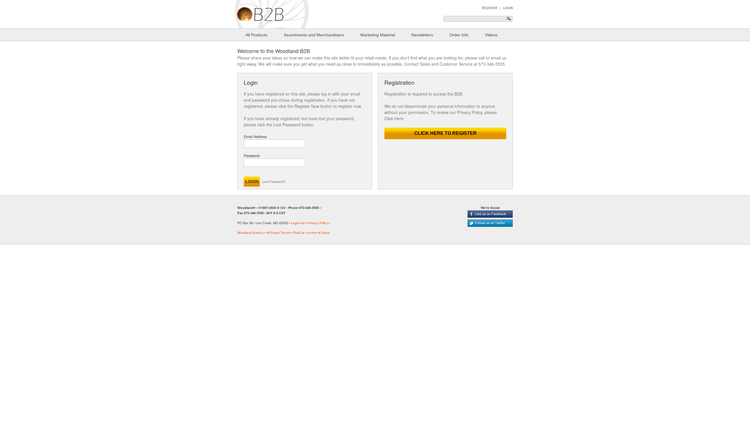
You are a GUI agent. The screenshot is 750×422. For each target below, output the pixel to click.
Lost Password (287, 124)
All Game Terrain (278, 232)
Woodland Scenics (250, 232)
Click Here (393, 118)
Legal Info (298, 222)
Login (508, 8)
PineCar (299, 232)
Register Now (306, 106)
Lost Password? (273, 181)
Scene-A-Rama (319, 232)
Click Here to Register (445, 133)
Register (489, 8)
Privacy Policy (318, 222)
